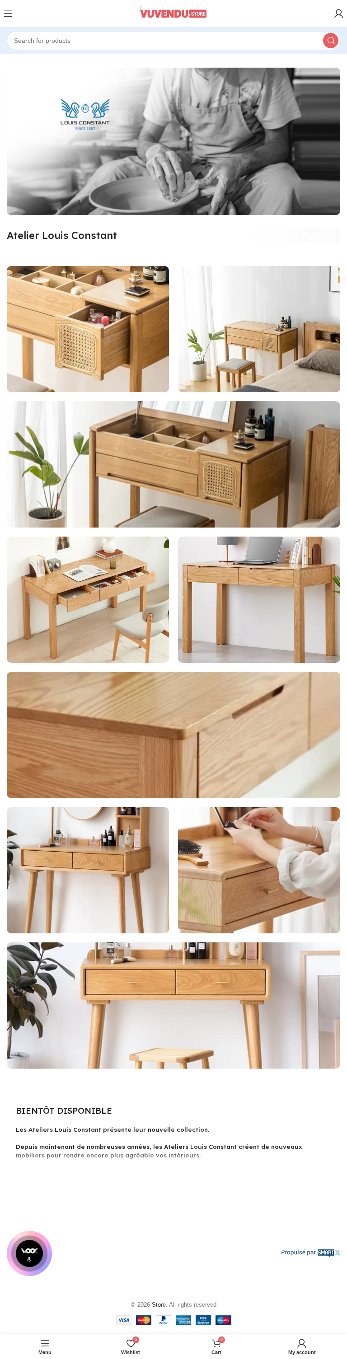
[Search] (330, 40)
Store (159, 1304)
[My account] (339, 14)
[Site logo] (173, 13)
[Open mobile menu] (8, 14)
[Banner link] (88, 329)
